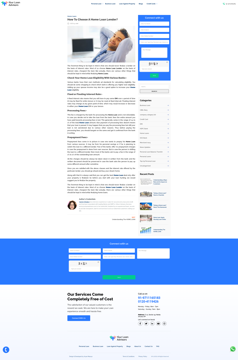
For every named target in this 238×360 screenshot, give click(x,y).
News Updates (145, 147)
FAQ (157, 346)
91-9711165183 (149, 298)
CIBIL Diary (144, 110)
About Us (137, 346)
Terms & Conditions (128, 356)
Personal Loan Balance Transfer (151, 152)
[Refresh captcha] (167, 62)
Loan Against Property (115, 346)
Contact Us (149, 346)
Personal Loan (84, 346)
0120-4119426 (148, 301)
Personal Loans (145, 156)
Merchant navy (145, 142)
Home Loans (71, 16)
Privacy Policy (143, 356)
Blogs (129, 346)
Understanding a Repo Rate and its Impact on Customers (160, 182)
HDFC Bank (144, 129)
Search (154, 91)
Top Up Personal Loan (148, 161)
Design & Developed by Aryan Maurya (80, 356)
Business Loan (145, 105)
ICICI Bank (143, 138)
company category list (148, 115)
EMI (141, 124)
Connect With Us (79, 318)
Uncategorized (145, 166)
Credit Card (144, 119)
